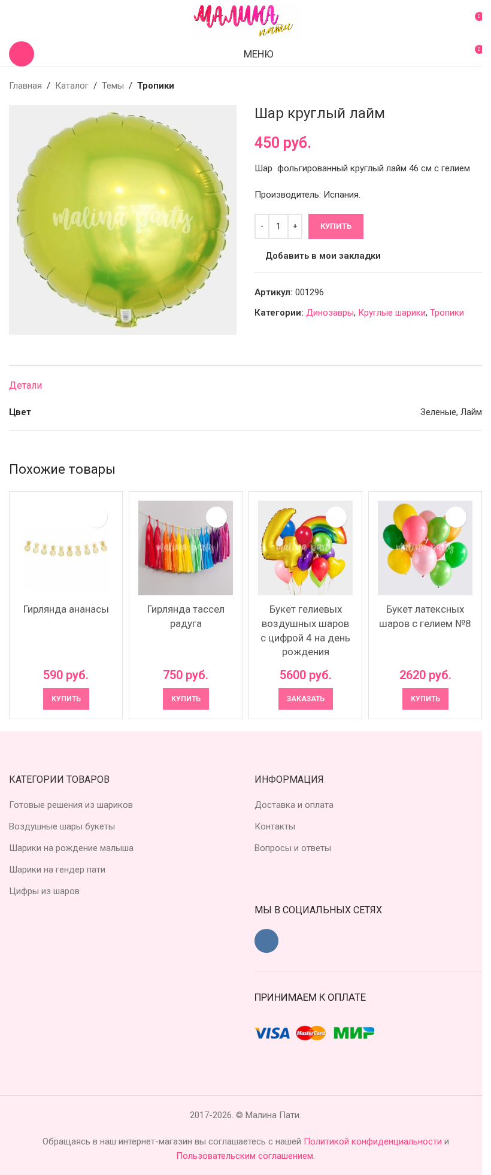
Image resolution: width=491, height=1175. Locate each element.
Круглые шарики (392, 312)
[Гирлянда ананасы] (66, 548)
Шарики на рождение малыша (71, 848)
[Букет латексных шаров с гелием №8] (425, 548)
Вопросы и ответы (292, 848)
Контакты (274, 826)
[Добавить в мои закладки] (96, 517)
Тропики (155, 85)
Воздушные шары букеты (62, 826)
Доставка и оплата (294, 805)
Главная (25, 85)
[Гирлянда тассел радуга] (185, 548)
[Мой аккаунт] (14, 21)
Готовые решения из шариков (71, 805)
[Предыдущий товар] (446, 85)
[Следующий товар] (475, 85)
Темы (113, 85)
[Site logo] (245, 20)
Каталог (72, 85)
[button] (66, 699)
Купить (335, 226)
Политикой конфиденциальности (374, 1141)
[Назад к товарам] (460, 85)
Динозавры (330, 312)
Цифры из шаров (44, 891)
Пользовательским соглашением (244, 1155)
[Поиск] (21, 54)
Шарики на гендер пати (57, 869)
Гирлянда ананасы (66, 609)
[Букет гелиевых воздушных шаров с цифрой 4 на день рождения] (305, 548)
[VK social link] (266, 941)
